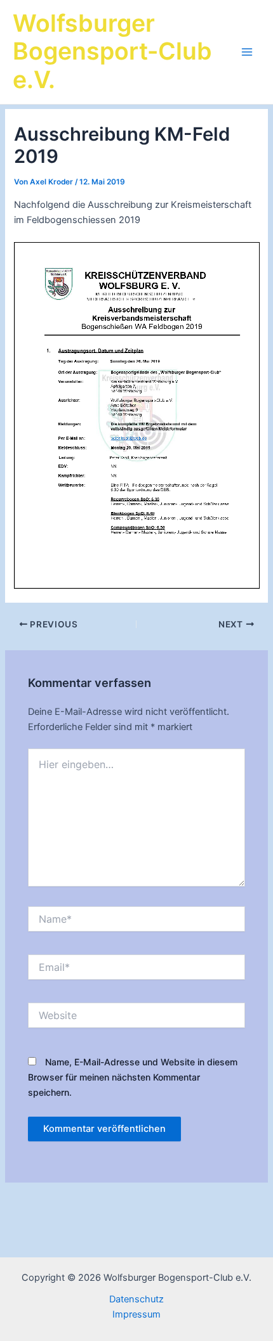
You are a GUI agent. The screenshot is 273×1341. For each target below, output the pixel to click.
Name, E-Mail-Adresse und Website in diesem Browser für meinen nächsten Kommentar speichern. (132, 1077)
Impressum (136, 1314)
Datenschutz (136, 1299)
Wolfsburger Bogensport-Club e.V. (112, 51)
